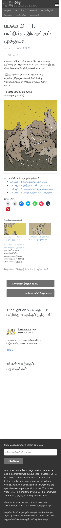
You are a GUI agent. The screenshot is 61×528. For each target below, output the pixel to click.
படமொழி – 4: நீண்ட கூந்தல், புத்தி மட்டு (28, 181)
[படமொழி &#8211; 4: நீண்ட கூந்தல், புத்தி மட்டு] (15, 229)
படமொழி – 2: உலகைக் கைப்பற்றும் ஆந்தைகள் (31, 189)
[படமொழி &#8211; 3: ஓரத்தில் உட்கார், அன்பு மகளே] (40, 229)
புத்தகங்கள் (34, 15)
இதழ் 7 (22, 269)
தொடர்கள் (8, 15)
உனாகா (7, 48)
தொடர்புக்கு (19, 10)
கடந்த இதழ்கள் (47, 10)
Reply (10, 349)
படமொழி (31, 269)
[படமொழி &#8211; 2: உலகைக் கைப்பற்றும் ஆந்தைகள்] (16, 253)
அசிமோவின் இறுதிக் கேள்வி (23, 283)
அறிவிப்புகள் (32, 10)
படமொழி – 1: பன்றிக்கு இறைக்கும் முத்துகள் (31, 192)
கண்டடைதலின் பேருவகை (38, 293)
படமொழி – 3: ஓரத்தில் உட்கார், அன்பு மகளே (30, 185)
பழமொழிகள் (42, 269)
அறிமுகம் (7, 10)
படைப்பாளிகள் (21, 15)
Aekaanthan (24, 329)
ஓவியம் (10, 269)
